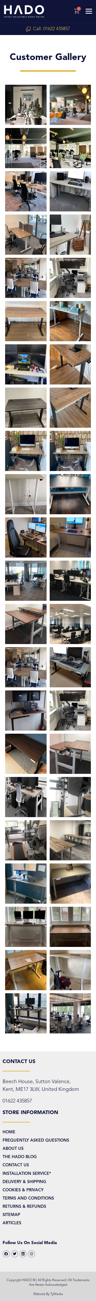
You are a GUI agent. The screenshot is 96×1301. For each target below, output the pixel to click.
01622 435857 (17, 1101)
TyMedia (56, 1294)
